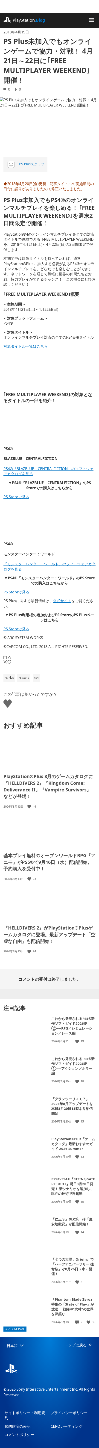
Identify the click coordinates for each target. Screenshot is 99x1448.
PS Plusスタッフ (31, 164)
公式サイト (62, 600)
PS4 (36, 678)
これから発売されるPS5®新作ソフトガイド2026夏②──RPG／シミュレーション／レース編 (73, 1025)
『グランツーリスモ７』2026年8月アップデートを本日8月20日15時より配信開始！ (72, 1106)
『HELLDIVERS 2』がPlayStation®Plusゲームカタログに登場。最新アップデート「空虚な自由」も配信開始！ (49, 934)
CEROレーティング (66, 1426)
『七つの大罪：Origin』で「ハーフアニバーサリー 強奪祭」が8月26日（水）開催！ (72, 1266)
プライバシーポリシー (69, 1412)
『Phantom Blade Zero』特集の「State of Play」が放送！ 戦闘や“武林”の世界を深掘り (72, 1306)
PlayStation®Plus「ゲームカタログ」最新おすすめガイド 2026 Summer (73, 1144)
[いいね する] (29, 806)
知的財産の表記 (17, 1426)
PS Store (23, 678)
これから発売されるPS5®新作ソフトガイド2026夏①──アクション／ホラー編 (73, 1065)
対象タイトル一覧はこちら (25, 346)
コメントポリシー (19, 1434)
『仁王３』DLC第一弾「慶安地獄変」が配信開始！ (72, 1221)
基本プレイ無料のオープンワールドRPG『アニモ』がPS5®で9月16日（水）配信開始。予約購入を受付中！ (49, 862)
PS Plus (9, 678)
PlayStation (29, 20)
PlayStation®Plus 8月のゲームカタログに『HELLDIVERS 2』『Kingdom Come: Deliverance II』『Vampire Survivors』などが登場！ (48, 786)
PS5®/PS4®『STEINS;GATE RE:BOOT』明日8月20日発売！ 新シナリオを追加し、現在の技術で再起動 (73, 1186)
